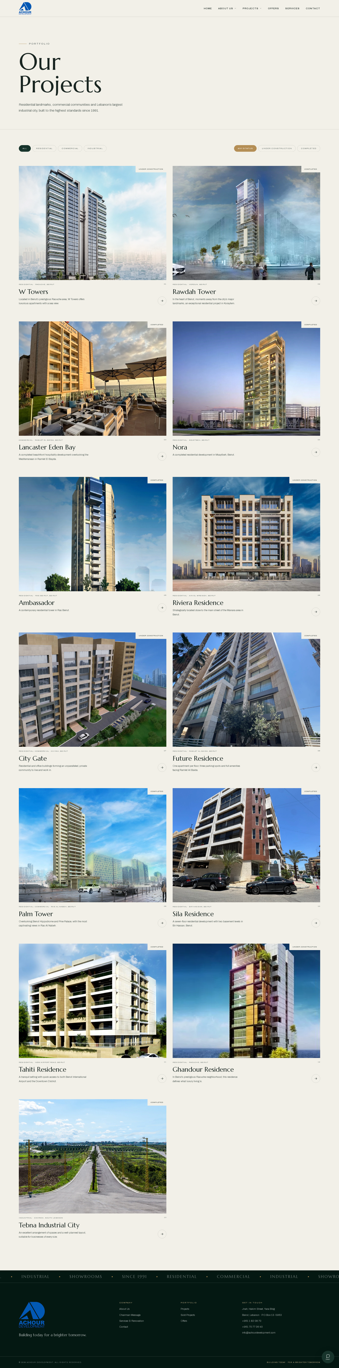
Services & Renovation (131, 1321)
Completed (308, 148)
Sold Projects (188, 1315)
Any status (245, 148)
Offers (273, 8)
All (25, 148)
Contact (313, 8)
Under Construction (277, 148)
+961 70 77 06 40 (252, 1326)
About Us (225, 8)
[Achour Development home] (25, 8)
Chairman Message (129, 1315)
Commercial (70, 148)
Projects (250, 8)
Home (208, 8)
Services (292, 8)
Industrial (95, 148)
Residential (44, 148)
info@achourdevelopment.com (258, 1332)
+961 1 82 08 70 (251, 1321)
